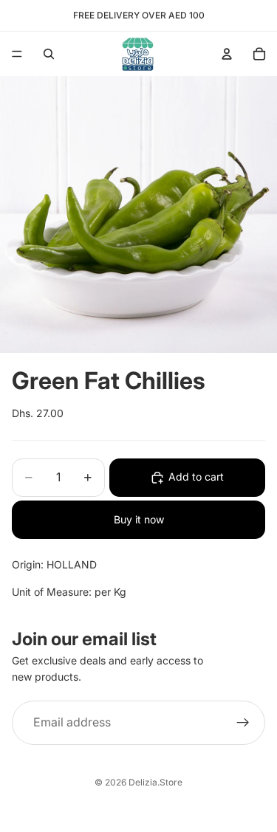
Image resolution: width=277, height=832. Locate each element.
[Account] (227, 54)
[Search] (49, 54)
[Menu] (17, 54)
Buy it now (139, 519)
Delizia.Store (155, 782)
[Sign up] (243, 722)
